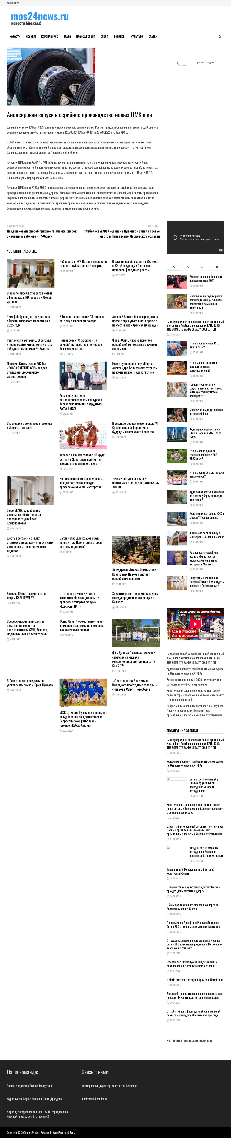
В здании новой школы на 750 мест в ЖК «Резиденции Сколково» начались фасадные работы (135, 265)
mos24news (33, 1133)
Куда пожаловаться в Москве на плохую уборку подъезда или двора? (207, 496)
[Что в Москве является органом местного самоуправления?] (177, 363)
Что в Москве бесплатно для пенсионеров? (207, 474)
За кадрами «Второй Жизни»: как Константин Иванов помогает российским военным (134, 574)
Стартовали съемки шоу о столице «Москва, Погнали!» (29, 425)
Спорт (104, 37)
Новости (15, 37)
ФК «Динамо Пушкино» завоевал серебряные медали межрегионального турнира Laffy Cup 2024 (133, 659)
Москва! (31, 37)
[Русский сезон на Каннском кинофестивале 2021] (177, 277)
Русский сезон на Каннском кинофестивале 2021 (206, 278)
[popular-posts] (174, 267)
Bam (72, 1133)
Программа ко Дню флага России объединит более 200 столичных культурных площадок (193, 924)
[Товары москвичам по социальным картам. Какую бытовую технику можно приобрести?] (177, 384)
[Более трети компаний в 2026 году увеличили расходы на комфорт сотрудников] (177, 779)
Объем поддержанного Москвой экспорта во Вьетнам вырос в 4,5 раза (192, 907)
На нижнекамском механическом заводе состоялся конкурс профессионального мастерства (81, 482)
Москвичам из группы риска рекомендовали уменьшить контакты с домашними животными (206, 302)
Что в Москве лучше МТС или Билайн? (204, 345)
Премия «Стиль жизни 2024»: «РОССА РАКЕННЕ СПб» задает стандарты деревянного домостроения (27, 370)
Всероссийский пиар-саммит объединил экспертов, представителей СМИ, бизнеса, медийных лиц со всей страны (27, 627)
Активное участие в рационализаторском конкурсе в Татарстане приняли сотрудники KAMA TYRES (81, 402)
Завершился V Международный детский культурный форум (190, 871)
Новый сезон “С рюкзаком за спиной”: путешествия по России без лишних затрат (81, 344)
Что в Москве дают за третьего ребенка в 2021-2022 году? (204, 455)
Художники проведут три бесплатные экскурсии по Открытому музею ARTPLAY (195, 671)
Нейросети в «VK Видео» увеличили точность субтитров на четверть (83, 263)
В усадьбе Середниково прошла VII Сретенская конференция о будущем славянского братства (135, 427)
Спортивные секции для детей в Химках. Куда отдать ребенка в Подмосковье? (207, 582)
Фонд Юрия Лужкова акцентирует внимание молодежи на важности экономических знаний (82, 625)
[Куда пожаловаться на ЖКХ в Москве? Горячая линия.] (177, 514)
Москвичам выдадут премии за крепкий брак (206, 411)
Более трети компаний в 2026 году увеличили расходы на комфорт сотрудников (194, 681)
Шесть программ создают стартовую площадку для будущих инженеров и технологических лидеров (30, 544)
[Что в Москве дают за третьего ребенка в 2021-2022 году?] (177, 451)
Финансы (119, 37)
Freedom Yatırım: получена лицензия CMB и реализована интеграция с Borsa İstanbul (192, 964)
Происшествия (85, 37)
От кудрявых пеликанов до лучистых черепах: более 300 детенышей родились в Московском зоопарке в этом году (195, 944)
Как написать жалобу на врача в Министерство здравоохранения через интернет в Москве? (204, 558)
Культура (137, 37)
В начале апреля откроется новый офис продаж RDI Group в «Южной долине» (29, 297)
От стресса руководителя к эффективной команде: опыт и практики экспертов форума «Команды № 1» (79, 600)
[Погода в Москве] (195, 56)
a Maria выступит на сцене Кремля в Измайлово (195, 979)
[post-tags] (217, 267)
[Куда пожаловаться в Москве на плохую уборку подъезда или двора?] (177, 492)
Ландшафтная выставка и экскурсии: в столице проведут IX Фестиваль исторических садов (195, 995)
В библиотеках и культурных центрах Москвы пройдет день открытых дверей (193, 889)
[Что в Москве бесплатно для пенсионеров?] (177, 472)
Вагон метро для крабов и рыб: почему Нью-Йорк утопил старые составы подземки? (81, 542)
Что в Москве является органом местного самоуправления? (203, 366)
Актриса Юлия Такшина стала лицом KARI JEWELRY (26, 595)
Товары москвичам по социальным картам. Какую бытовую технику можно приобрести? (206, 390)
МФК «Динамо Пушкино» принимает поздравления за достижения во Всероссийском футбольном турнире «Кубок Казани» (83, 719)
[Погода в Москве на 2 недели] (205, 63)
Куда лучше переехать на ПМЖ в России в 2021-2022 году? (206, 433)
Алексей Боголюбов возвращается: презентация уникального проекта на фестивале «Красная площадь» (135, 321)
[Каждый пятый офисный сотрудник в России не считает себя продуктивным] (177, 848)
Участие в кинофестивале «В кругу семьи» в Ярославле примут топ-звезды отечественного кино (82, 459)
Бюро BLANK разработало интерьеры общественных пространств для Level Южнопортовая (24, 516)
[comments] (202, 267)
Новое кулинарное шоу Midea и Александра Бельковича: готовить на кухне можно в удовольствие (134, 368)
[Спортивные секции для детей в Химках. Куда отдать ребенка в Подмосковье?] (177, 578)
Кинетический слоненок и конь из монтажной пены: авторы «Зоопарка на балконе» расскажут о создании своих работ (195, 695)
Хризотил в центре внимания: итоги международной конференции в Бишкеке (135, 597)
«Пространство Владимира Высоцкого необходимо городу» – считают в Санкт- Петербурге (134, 685)
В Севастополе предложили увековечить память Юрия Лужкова (30, 682)
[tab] (174, 267)
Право (67, 37)
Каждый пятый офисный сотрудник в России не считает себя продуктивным (206, 852)
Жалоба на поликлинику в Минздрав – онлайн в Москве (207, 535)
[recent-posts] (188, 267)
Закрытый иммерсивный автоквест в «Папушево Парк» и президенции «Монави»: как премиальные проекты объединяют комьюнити (195, 710)
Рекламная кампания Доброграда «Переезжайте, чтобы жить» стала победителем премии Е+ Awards (30, 344)
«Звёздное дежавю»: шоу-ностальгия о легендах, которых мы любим (135, 482)
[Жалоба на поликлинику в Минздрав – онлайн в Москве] (177, 533)
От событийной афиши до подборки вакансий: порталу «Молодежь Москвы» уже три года (194, 1013)
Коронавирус (49, 37)
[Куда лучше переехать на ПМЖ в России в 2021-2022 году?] (177, 429)
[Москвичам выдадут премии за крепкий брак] (177, 410)
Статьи (152, 37)
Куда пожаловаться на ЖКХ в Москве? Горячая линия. (207, 515)
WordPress (59, 1133)
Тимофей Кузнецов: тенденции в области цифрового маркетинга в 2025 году (28, 321)
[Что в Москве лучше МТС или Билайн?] (177, 343)
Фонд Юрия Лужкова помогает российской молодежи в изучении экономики (134, 344)
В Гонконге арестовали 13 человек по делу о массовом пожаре (82, 318)
